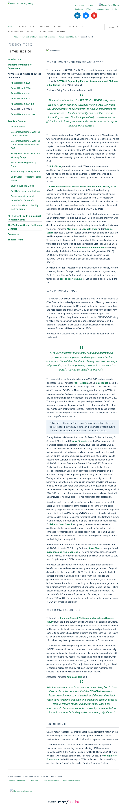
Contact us (79, 9)
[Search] (117, 27)
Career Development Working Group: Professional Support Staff (25, 144)
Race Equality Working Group (25, 171)
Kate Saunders (74, 676)
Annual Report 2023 (21, 93)
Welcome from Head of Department (20, 66)
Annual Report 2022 (21, 98)
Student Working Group (22, 185)
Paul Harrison (81, 382)
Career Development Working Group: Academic (25, 133)
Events (30, 31)
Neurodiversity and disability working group (24, 207)
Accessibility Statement (71, 780)
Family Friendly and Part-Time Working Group (25, 155)
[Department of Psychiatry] (20, 2)
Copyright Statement (51, 780)
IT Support (90, 9)
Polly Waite (55, 166)
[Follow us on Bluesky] (86, 15)
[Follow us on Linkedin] (77, 15)
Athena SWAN (18, 126)
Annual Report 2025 (21, 82)
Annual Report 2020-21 (68, 37)
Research (58, 26)
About (11, 26)
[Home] (10, 37)
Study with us (75, 26)
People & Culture (17, 121)
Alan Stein (72, 228)
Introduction (14, 59)
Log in (114, 9)
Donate (61, 31)
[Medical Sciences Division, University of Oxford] (63, 773)
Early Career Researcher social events (26, 178)
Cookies (90, 5)
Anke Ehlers (95, 548)
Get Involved (46, 31)
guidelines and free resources (62, 551)
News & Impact (26, 26)
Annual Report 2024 (21, 87)
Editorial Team (15, 239)
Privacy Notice (34, 780)
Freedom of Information (16, 780)
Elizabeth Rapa (89, 228)
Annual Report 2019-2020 (23, 114)
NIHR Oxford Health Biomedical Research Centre (24, 217)
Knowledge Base (103, 9)
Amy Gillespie (79, 441)
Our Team (44, 26)
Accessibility (79, 5)
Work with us (15, 31)
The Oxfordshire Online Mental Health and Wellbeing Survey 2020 (81, 186)
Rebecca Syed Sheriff (60, 524)
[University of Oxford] (106, 5)
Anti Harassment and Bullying (25, 190)
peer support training (71, 278)
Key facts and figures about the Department (38, 37)
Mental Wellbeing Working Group (23, 164)
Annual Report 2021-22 (22, 103)
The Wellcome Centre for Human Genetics (25, 226)
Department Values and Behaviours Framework (22, 198)
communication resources (92, 247)
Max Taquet (102, 382)
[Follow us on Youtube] (94, 15)
